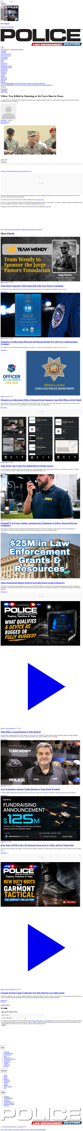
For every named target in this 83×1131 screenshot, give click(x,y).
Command (3, 51)
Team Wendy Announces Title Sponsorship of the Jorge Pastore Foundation (32, 286)
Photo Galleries (39, 83)
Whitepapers (19, 83)
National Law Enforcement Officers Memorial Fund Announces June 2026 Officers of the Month (41, 400)
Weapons (3, 80)
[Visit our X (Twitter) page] (3, 1008)
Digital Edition (10, 27)
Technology (4, 72)
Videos (19, 1)
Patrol (2, 60)
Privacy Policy (4, 1129)
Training (3, 74)
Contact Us (17, 85)
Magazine (13, 83)
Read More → (4, 292)
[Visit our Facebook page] (1, 1008)
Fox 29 (46, 206)
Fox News (41, 199)
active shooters (28, 229)
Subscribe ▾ (4, 4)
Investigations (4, 57)
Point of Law (4, 63)
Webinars (23, 1)
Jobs (44, 83)
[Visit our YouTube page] (6, 1008)
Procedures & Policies (6, 66)
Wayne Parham (10, 728)
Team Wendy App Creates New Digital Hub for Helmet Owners (27, 466)
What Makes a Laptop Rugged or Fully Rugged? (21, 732)
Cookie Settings (10, 85)
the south (14, 229)
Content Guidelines (32, 85)
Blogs (9, 83)
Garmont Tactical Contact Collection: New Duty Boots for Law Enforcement (32, 993)
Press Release (23, 85)
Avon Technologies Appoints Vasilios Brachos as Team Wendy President (30, 789)
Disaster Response (5, 54)
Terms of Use (11, 1129)
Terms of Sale (18, 1129)
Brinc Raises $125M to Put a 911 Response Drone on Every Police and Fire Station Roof (37, 845)
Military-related (21, 229)
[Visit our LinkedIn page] (5, 1008)
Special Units (4, 69)
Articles (16, 1)
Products (32, 83)
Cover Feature (7, 1)
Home (2, 92)
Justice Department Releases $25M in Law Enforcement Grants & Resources (33, 583)
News (12, 1)
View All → (4, 1002)
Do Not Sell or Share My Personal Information (34, 1129)
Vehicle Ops (4, 77)
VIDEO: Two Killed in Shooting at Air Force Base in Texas (16, 171)
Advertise (3, 85)
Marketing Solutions (42, 85)
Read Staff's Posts (5, 122)
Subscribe (3, 27)
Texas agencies (8, 229)
